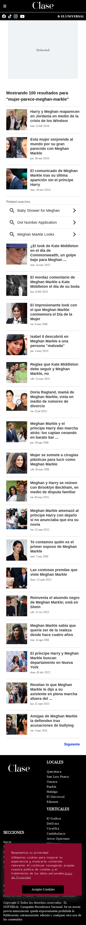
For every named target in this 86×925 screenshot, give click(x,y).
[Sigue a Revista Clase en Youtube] (23, 16)
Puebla (51, 787)
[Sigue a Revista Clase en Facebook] (5, 16)
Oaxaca (52, 782)
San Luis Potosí (58, 777)
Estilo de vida (12, 896)
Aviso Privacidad (48, 896)
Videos (28, 896)
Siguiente (72, 744)
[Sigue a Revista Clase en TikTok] (11, 16)
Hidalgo (52, 792)
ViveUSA (53, 828)
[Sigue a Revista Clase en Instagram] (17, 16)
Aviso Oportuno (58, 838)
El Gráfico (54, 818)
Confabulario (56, 833)
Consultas (68, 896)
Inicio (7, 842)
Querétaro (54, 771)
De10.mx (53, 823)
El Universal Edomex (55, 799)
